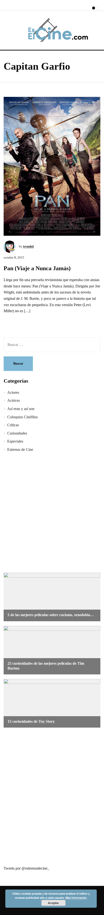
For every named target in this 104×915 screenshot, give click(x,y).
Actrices (13, 400)
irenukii (28, 246)
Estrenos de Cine (20, 449)
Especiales (15, 441)
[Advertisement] (52, 513)
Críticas (13, 425)
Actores (13, 392)
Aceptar (53, 903)
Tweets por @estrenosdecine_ (26, 868)
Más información (76, 897)
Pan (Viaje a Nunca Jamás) (37, 268)
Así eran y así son (20, 409)
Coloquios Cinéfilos (22, 417)
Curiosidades (17, 433)
